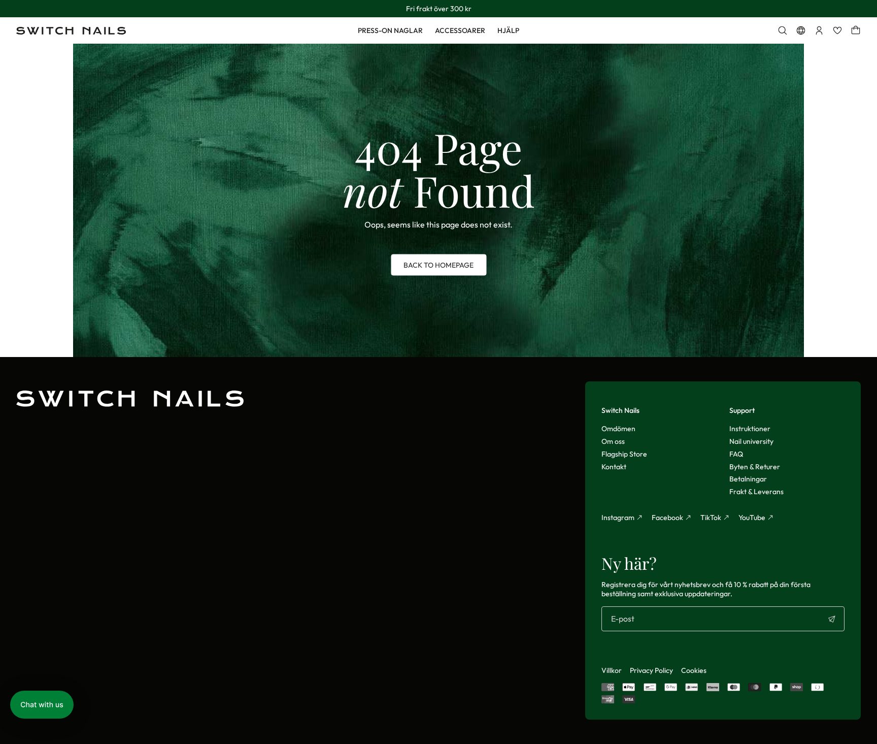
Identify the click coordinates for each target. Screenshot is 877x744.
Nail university (751, 441)
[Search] (783, 30)
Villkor (611, 670)
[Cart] (856, 30)
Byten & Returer (754, 466)
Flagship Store (624, 454)
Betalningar (748, 478)
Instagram (617, 517)
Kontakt (613, 466)
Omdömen (618, 428)
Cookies (693, 670)
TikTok (710, 517)
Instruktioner (749, 428)
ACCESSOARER (460, 30)
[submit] (832, 619)
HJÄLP (508, 30)
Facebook (667, 517)
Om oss (613, 441)
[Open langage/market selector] (801, 30)
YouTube (751, 517)
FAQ (736, 454)
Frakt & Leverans (756, 491)
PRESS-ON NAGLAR (390, 30)
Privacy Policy (651, 670)
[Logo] (71, 31)
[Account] (819, 30)
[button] (42, 705)
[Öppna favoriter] (837, 30)
